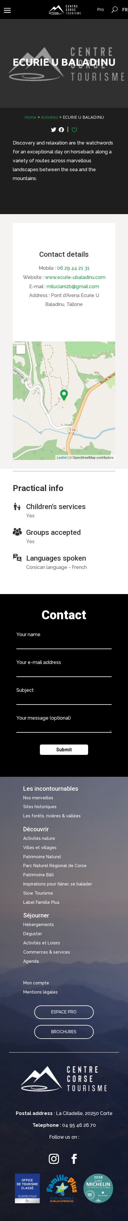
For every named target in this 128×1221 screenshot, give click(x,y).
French (125, 9)
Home (30, 117)
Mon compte (36, 983)
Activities (49, 117)
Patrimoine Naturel (42, 856)
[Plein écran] (20, 349)
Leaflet (62, 457)
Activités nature (39, 838)
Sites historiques (40, 806)
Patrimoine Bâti (38, 874)
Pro (100, 9)
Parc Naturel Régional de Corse (55, 865)
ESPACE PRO (64, 1012)
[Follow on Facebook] (74, 1159)
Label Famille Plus (41, 902)
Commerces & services (46, 952)
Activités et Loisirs (41, 943)
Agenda (31, 961)
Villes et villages (40, 847)
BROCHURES (64, 1031)
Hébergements (38, 924)
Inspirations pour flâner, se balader (57, 884)
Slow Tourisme (38, 893)
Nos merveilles (38, 797)
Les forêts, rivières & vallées (52, 816)
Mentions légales (40, 992)
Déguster (32, 933)
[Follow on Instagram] (54, 1159)
